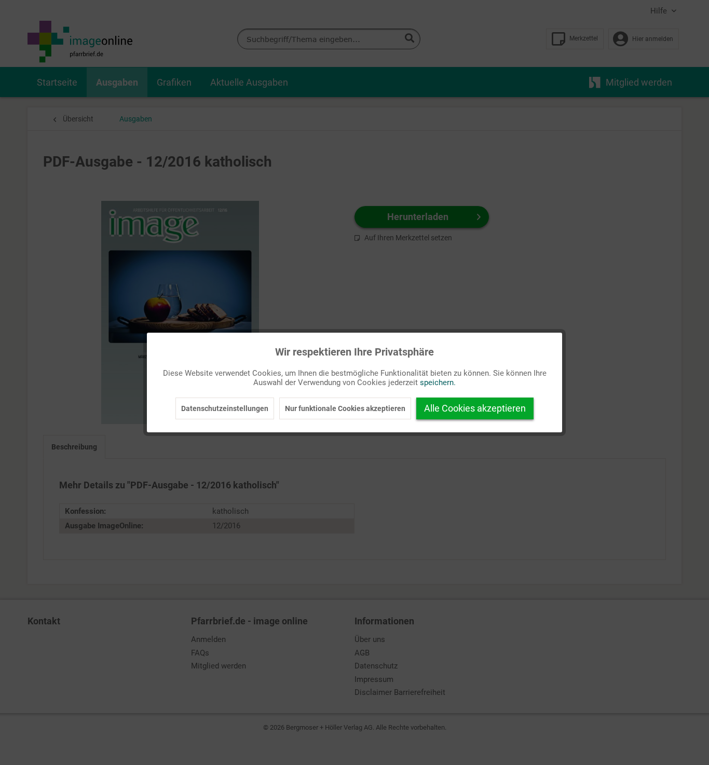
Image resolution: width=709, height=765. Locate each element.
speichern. (438, 382)
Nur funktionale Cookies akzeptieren (345, 408)
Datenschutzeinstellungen (224, 408)
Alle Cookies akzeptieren (475, 408)
